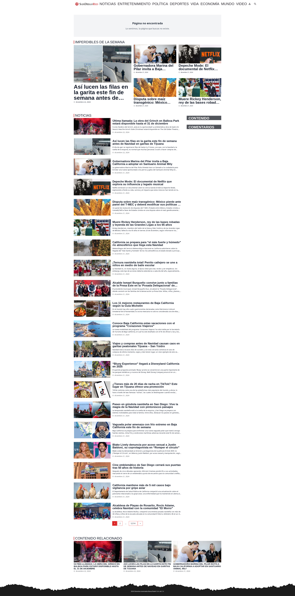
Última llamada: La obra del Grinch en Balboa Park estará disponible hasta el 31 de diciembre (145, 122)
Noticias (108, 4)
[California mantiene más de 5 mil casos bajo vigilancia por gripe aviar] (92, 490)
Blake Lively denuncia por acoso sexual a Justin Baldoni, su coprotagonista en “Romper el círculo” (145, 446)
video (241, 4)
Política (160, 4)
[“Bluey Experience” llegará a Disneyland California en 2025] (92, 369)
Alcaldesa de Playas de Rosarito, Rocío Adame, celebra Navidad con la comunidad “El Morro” (143, 507)
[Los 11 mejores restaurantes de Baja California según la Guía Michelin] (92, 308)
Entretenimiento (134, 4)
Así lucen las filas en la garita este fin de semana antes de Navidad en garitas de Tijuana (102, 92)
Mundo (227, 4)
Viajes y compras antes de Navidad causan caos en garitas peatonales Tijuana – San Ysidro (146, 345)
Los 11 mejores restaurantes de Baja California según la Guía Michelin (143, 304)
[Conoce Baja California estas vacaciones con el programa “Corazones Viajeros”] (92, 328)
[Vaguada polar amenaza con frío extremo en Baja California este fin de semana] (92, 430)
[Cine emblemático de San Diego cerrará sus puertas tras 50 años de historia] (92, 470)
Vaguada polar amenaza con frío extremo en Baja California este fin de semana (144, 426)
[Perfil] (249, 4)
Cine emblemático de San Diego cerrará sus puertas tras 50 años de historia (146, 466)
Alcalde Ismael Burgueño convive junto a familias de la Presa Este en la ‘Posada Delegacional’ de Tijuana (145, 284)
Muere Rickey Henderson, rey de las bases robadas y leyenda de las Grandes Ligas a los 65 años (200, 100)
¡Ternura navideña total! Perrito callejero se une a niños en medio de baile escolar (144, 264)
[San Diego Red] (87, 3)
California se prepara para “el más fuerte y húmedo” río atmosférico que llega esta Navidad (146, 243)
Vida (195, 4)
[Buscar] (255, 4)
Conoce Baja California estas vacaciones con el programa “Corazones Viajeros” (143, 324)
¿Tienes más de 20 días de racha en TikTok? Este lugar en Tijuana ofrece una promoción (144, 385)
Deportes (179, 4)
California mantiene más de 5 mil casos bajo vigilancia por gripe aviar (141, 486)
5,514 (133, 523)
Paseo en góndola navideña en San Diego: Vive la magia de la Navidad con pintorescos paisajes (145, 405)
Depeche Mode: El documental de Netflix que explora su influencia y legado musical (199, 67)
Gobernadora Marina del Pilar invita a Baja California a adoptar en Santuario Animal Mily (153, 67)
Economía (210, 4)
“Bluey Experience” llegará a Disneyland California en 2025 (145, 365)
